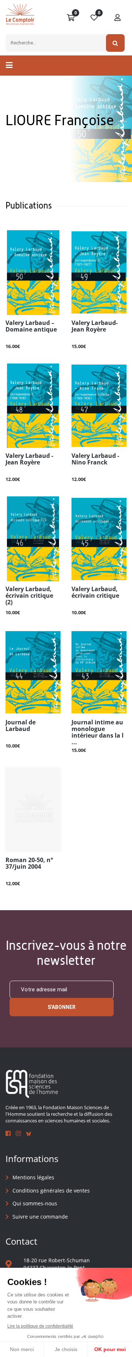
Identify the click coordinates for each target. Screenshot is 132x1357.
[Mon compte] (117, 18)
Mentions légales (33, 1177)
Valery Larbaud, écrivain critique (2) (29, 596)
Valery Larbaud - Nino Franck (95, 459)
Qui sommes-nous (34, 1203)
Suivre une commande (40, 1216)
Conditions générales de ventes (51, 1190)
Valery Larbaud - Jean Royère (29, 459)
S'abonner (62, 1007)
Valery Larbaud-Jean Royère (95, 326)
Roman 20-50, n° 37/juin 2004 (29, 864)
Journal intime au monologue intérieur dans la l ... (98, 732)
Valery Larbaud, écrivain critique (95, 593)
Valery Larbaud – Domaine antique (31, 326)
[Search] (115, 43)
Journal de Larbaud (21, 726)
